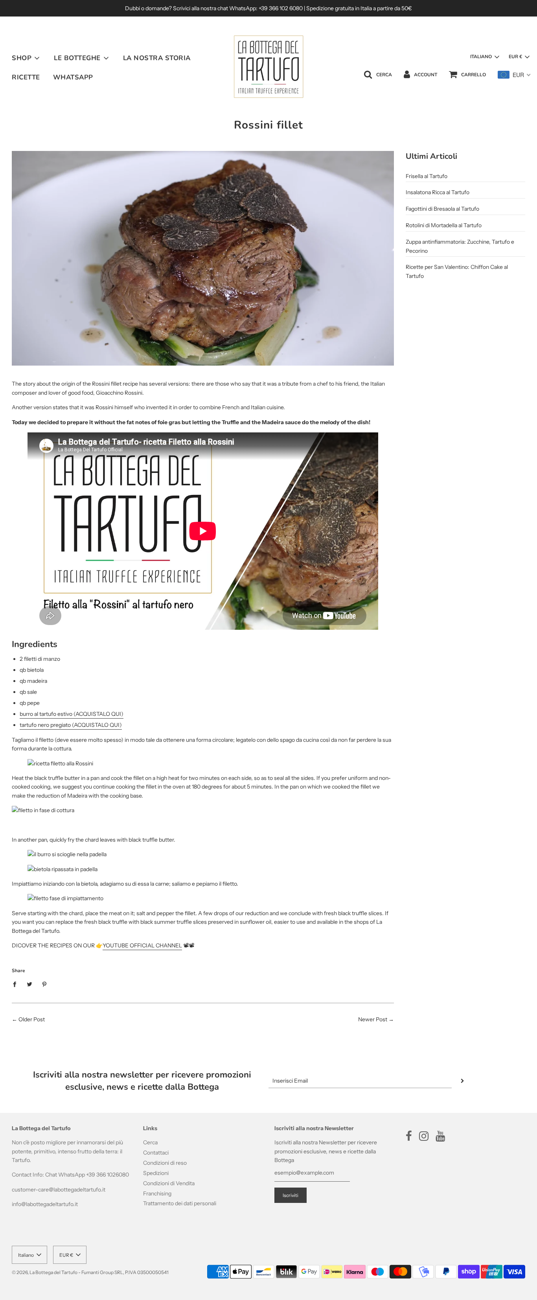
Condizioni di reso (165, 1162)
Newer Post (372, 1019)
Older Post (31, 1019)
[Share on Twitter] (30, 983)
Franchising (157, 1193)
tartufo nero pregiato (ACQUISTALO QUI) (71, 724)
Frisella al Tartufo (426, 176)
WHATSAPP (73, 77)
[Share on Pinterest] (44, 983)
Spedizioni (156, 1173)
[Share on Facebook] (17, 983)
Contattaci (156, 1152)
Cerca (150, 1142)
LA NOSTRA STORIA (157, 58)
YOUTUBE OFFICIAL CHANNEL (142, 945)
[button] (484, 57)
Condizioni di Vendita (169, 1183)
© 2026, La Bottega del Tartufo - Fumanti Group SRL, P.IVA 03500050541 (90, 1272)
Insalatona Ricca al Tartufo (437, 192)
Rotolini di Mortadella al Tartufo (444, 225)
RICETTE (26, 77)
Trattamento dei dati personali (179, 1203)
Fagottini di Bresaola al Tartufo (442, 208)
